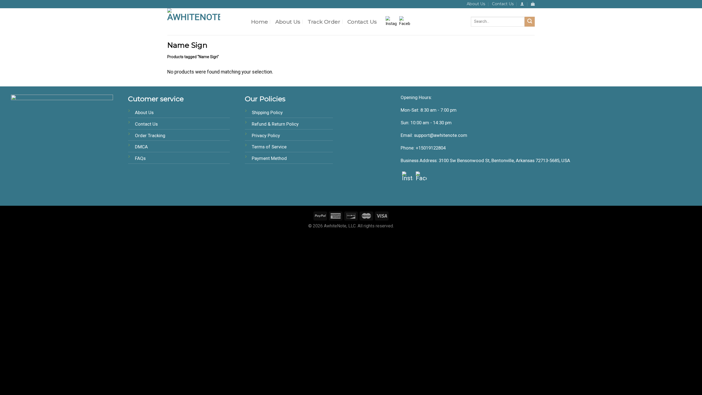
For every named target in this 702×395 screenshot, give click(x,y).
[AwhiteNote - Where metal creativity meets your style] (205, 21)
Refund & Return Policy (275, 124)
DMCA (141, 146)
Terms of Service (269, 146)
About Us (476, 3)
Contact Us (503, 3)
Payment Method (269, 158)
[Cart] (533, 4)
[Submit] (530, 22)
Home (259, 21)
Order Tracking (150, 135)
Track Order (324, 21)
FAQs (140, 158)
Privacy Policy (266, 135)
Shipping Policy (267, 112)
